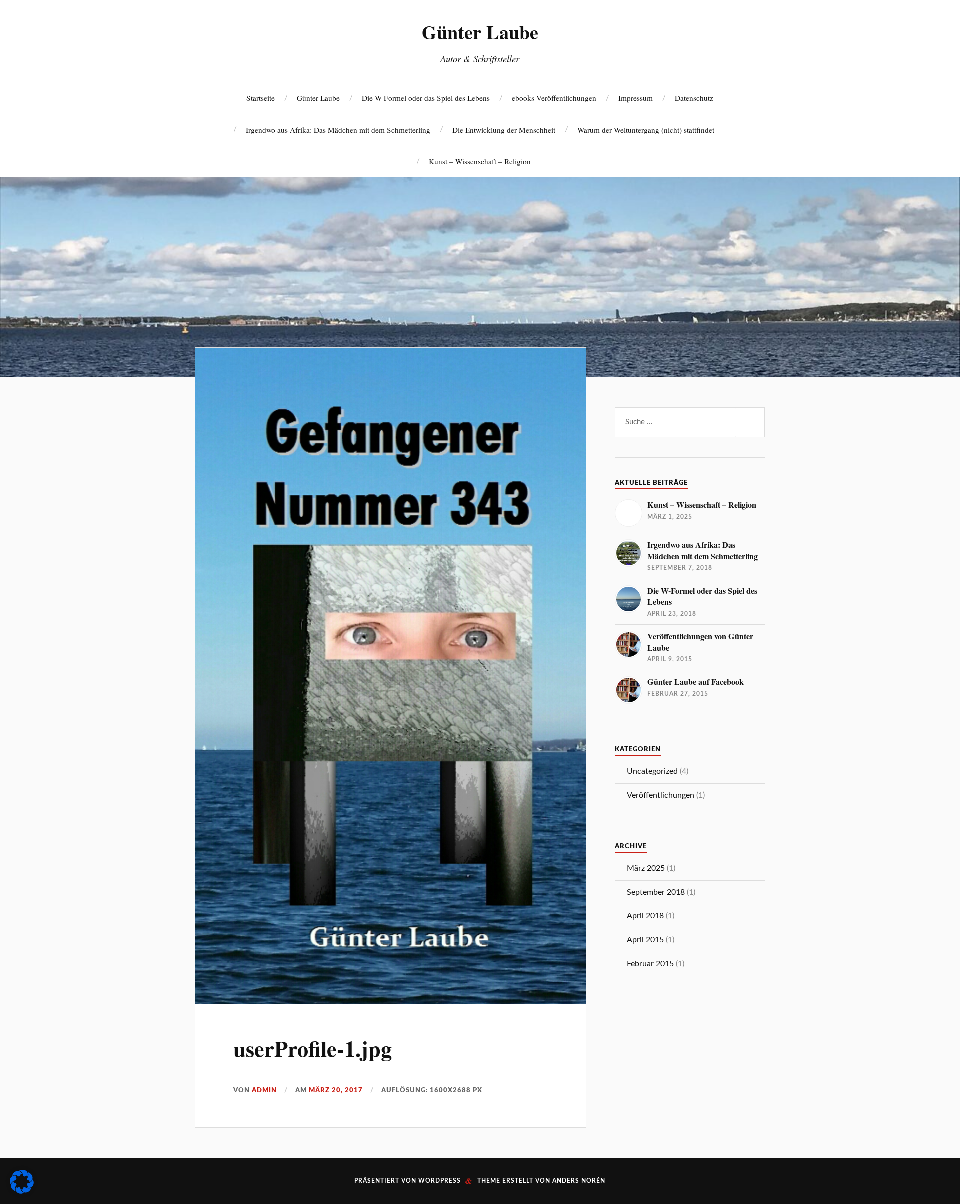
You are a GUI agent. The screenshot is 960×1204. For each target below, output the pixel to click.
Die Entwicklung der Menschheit (504, 130)
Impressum (635, 98)
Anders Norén (579, 1181)
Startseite (260, 98)
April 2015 (645, 940)
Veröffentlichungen (660, 795)
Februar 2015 (650, 964)
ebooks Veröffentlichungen (554, 98)
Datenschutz (694, 98)
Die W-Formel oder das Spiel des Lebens (426, 98)
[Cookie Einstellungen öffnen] (22, 1190)
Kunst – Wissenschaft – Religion (480, 161)
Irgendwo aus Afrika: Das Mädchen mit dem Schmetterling (338, 130)
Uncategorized (652, 771)
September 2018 (656, 892)
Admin (264, 1090)
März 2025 (646, 868)
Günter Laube (480, 32)
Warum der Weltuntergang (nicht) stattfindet (646, 130)
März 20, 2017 (336, 1090)
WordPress (439, 1181)
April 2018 (645, 916)
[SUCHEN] (750, 422)
